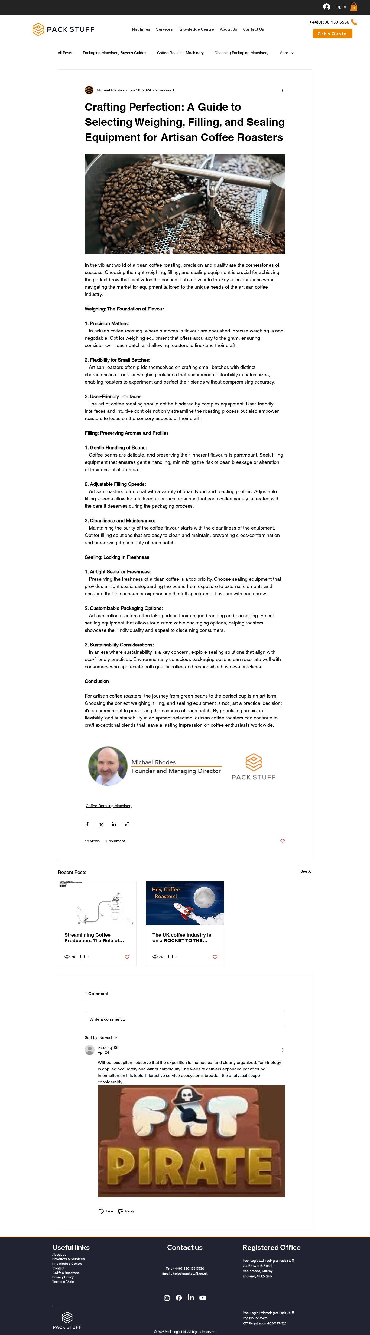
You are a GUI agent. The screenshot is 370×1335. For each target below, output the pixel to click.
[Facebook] (179, 1298)
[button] (354, 6)
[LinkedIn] (191, 1298)
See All (306, 871)
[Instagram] (167, 1298)
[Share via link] (127, 824)
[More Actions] (282, 1050)
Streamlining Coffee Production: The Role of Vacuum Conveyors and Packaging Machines (91, 937)
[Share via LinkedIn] (113, 824)
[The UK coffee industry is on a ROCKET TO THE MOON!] (185, 903)
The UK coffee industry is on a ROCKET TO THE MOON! (181, 937)
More (283, 53)
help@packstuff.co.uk (190, 1273)
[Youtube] (203, 1298)
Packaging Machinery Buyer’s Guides (114, 53)
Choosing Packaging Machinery (241, 53)
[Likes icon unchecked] (101, 1211)
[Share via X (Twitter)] (100, 824)
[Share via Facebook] (87, 824)
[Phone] (354, 22)
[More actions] (282, 90)
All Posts (65, 53)
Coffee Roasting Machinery (180, 53)
